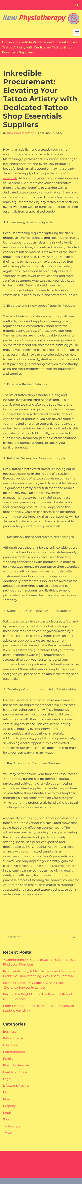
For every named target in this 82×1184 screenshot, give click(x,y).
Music (7, 1099)
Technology (11, 1126)
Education (10, 1045)
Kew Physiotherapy (20, 132)
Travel (7, 1133)
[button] (77, 5)
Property (9, 1106)
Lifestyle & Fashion (16, 1085)
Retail (7, 1112)
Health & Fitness (15, 1072)
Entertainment (14, 1052)
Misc (6, 1092)
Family (8, 1058)
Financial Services (16, 1065)
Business (9, 1031)
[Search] (74, 937)
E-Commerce (13, 1038)
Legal (7, 1079)
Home (7, 42)
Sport (7, 1119)
